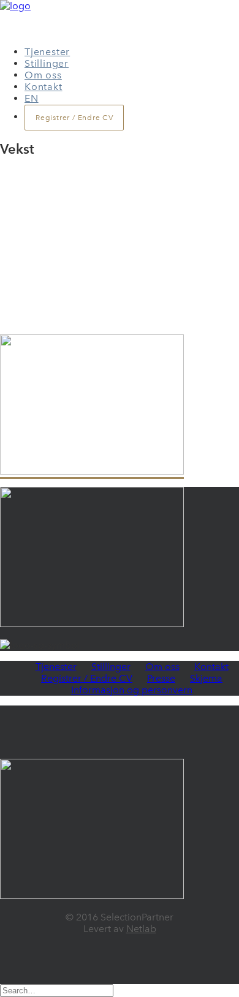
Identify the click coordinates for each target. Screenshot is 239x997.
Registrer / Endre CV (86, 678)
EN (32, 98)
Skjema (206, 678)
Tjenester (47, 52)
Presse (161, 678)
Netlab (141, 929)
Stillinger (47, 63)
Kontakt (44, 86)
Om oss (43, 75)
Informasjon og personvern (131, 690)
